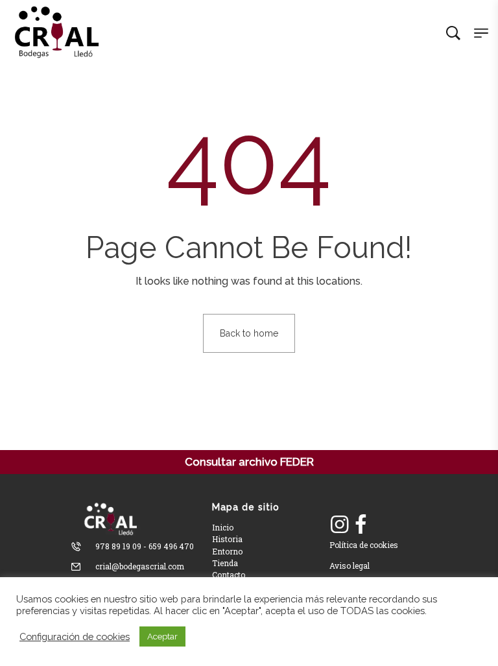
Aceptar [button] (162, 636)
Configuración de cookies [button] (74, 636)
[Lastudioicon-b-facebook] (360, 524)
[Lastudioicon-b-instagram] (339, 524)
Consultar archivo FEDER (249, 461)
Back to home (249, 333)
